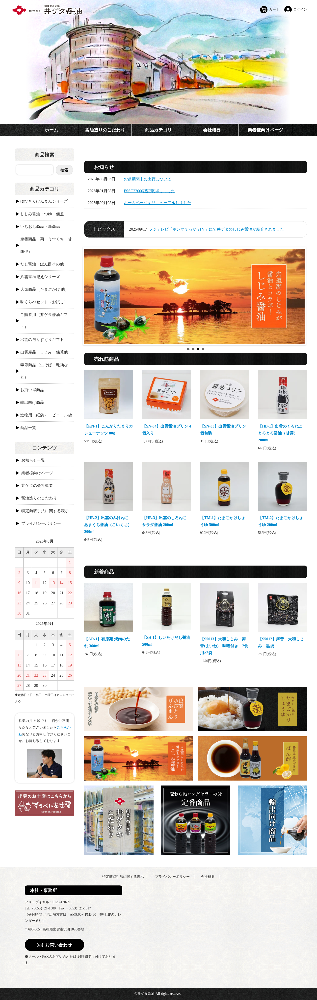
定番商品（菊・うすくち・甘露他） (46, 245)
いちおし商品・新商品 (40, 226)
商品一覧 (28, 428)
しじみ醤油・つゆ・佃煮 (42, 214)
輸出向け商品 (32, 402)
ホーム (51, 129)
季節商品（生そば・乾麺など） (44, 371)
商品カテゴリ (158, 129)
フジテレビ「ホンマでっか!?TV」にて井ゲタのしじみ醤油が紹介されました (216, 229)
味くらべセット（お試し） (44, 302)
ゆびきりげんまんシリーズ (44, 201)
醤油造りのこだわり (105, 129)
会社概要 (212, 129)
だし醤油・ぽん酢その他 (42, 264)
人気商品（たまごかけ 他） (44, 289)
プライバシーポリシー (41, 523)
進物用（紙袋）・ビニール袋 (46, 415)
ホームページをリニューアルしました (157, 203)
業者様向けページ (265, 129)
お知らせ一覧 (33, 460)
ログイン (300, 9)
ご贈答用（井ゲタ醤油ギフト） (44, 320)
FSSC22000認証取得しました (149, 191)
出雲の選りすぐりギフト (42, 339)
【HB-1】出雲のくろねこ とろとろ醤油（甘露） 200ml (282, 433)
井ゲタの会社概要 (37, 485)
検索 (64, 170)
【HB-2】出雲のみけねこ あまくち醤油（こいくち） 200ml (108, 525)
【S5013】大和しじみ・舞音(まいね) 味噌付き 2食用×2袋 (224, 646)
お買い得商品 (32, 390)
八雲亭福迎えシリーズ (40, 277)
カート (274, 9)
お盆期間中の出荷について (147, 179)
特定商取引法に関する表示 (45, 511)
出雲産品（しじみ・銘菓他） (46, 352)
